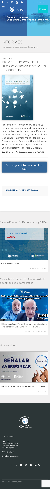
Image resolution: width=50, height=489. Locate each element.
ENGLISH (42, 2)
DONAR (44, 9)
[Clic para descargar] (17, 98)
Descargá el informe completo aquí (24, 167)
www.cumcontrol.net (4, 414)
